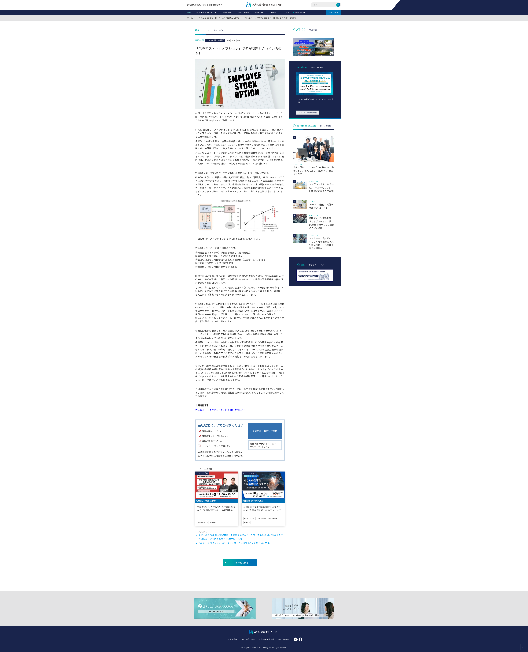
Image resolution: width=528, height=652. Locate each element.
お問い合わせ (284, 639)
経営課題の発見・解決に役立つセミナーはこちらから (263, 445)
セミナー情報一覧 (307, 112)
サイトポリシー (248, 639)
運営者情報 (232, 639)
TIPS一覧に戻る (240, 562)
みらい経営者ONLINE (264, 5)
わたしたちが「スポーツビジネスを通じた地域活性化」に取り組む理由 (234, 543)
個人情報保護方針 (266, 639)
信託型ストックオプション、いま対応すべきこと (220, 409)
